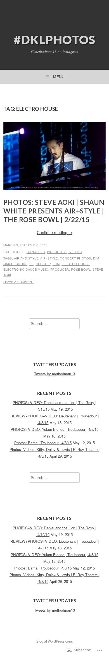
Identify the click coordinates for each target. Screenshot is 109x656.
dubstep (43, 263)
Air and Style (26, 258)
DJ (31, 263)
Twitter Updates (54, 364)
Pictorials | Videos (64, 251)
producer (59, 269)
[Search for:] (54, 323)
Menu (58, 77)
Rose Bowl (81, 269)
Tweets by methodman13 (54, 373)
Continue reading (54, 232)
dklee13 (40, 245)
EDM (56, 263)
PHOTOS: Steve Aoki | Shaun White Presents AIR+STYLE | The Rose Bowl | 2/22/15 (54, 211)
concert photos (75, 258)
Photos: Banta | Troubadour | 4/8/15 (43, 442)
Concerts (36, 251)
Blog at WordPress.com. (54, 641)
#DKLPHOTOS (54, 40)
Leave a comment (18, 281)
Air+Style (49, 258)
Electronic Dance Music (25, 269)
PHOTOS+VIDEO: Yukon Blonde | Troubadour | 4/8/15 (54, 429)
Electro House (75, 263)
